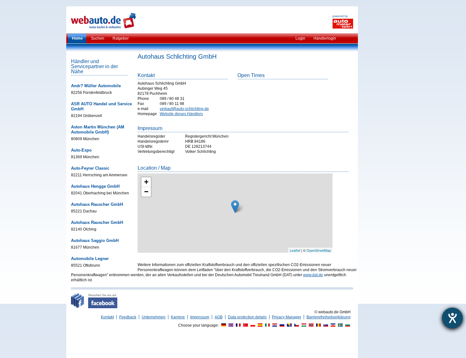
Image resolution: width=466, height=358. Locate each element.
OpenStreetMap (319, 250)
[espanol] (259, 325)
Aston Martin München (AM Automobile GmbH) (97, 129)
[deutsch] (223, 325)
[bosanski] (288, 325)
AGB (219, 317)
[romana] (317, 325)
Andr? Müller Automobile (96, 85)
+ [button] (146, 182)
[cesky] (296, 325)
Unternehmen (153, 317)
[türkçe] (245, 325)
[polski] (252, 325)
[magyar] (303, 325)
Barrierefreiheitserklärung (329, 317)
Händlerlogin (325, 38)
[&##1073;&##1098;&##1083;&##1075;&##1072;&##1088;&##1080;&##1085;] (347, 325)
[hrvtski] (274, 325)
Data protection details (247, 317)
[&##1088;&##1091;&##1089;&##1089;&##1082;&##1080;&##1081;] (281, 325)
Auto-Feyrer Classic (90, 168)
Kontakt (107, 317)
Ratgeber (121, 38)
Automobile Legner (90, 258)
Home (77, 38)
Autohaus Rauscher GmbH (97, 204)
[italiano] (266, 325)
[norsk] (310, 325)
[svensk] (339, 325)
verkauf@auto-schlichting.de (184, 109)
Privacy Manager (286, 317)
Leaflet (295, 250)
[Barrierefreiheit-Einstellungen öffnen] (452, 318)
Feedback (127, 317)
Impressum (199, 317)
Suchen (97, 38)
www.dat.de (313, 275)
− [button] (146, 192)
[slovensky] (325, 325)
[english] (230, 325)
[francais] (237, 325)
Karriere (178, 317)
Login (300, 38)
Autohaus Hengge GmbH (95, 186)
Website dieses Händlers (181, 114)
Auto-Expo (81, 150)
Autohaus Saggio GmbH (95, 240)
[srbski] (332, 325)
